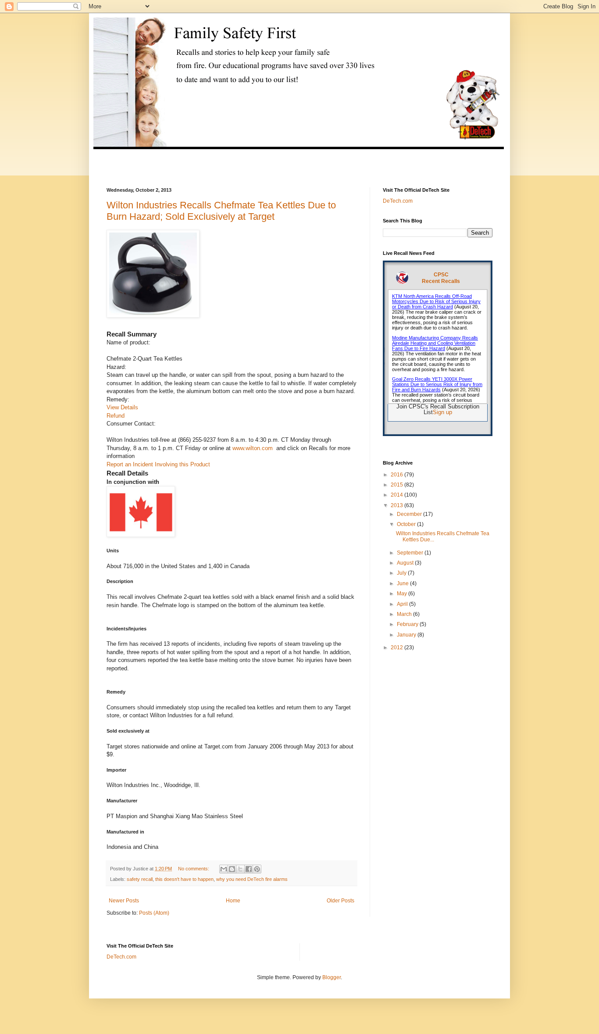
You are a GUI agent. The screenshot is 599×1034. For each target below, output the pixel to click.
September (410, 553)
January (407, 635)
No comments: (194, 868)
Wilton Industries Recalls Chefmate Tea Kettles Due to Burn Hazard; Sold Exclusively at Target (221, 211)
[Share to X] (240, 869)
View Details (122, 407)
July (402, 573)
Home (233, 901)
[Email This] (223, 869)
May (402, 593)
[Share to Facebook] (248, 869)
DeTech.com (398, 201)
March (405, 614)
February (408, 624)
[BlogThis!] (232, 869)
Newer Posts (124, 901)
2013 (397, 505)
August (406, 563)
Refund (116, 415)
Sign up (442, 412)
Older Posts (340, 901)
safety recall (140, 879)
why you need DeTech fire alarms (252, 879)
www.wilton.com (252, 448)
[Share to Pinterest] (257, 869)
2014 (397, 495)
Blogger (331, 977)
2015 (397, 485)
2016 (397, 475)
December (410, 514)
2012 (397, 647)
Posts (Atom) (154, 913)
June (403, 583)
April (403, 604)
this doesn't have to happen (184, 879)
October (407, 524)
